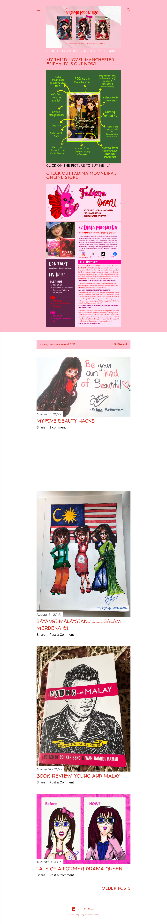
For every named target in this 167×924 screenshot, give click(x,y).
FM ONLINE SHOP (94, 51)
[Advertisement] (83, 460)
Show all (121, 344)
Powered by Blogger (86, 909)
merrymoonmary (92, 915)
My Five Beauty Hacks (66, 420)
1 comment (57, 427)
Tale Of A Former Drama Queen (79, 868)
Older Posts (116, 889)
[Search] (128, 9)
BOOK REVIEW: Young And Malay (78, 775)
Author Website (68, 51)
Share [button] (41, 427)
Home (50, 51)
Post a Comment (61, 634)
